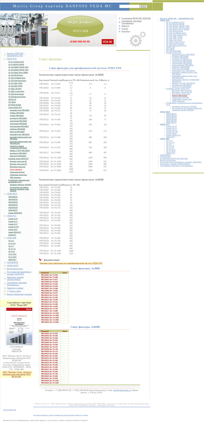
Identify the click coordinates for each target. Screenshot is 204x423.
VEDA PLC (11, 216)
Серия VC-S (171, 128)
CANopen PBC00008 (181, 67)
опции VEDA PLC (173, 135)
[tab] (92, 75)
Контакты (126, 31)
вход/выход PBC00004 (182, 60)
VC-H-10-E (170, 149)
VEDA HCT (170, 153)
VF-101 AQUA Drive (174, 31)
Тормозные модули (180, 97)
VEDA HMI (11, 238)
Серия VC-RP (172, 131)
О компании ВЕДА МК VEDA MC (174, 158)
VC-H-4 (169, 140)
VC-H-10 (170, 148)
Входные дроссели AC (182, 90)
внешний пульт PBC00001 (183, 54)
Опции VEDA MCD (15, 213)
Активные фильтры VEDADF (184, 106)
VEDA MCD (12, 194)
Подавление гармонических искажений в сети (19, 181)
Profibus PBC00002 (180, 56)
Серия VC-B (171, 126)
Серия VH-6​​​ (171, 133)
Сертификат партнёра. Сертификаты (176, 166)
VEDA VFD (12, 59)
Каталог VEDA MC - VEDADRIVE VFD (16, 54)
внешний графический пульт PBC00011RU (21, 142)
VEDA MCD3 (171, 117)
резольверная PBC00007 (183, 65)
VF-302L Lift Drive (174, 40)
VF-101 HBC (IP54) (174, 36)
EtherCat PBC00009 (180, 69)
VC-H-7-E (170, 146)
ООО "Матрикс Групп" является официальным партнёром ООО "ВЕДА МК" (17, 374)
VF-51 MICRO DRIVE (175, 24)
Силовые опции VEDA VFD (178, 88)
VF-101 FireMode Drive (176, 33)
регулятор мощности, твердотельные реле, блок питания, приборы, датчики (60, 415)
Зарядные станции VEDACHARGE (175, 164)
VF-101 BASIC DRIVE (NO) (178, 26)
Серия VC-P (171, 130)
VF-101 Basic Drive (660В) (177, 29)
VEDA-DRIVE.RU (9, 410)
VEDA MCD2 (171, 115)
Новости (125, 26)
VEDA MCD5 (171, 121)
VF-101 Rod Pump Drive (176, 35)
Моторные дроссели (181, 94)
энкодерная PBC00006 (182, 63)
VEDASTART (165, 157)
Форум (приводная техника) (19, 294)
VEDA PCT (170, 137)
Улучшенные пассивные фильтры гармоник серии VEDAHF (187, 109)
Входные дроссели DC (182, 92)
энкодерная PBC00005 (182, 62)
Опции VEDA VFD (173, 53)
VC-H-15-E (170, 151)
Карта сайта (15, 291)
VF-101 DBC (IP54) (174, 38)
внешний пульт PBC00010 (183, 70)
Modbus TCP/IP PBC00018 (183, 83)
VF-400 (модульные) (175, 44)
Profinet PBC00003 (180, 58)
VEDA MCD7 (171, 123)
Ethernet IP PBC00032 (181, 87)
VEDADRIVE (165, 155)
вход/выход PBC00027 (182, 85)
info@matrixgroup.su (122, 390)
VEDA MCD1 (171, 114)
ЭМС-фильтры (178, 101)
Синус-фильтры (16, 169)
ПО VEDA (170, 49)
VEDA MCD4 (171, 119)
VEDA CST (170, 47)
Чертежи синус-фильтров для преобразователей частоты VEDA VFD (71, 263)
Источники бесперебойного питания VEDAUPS (180, 162)
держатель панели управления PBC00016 (18, 147)
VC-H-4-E (170, 142)
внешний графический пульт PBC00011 (21, 138)
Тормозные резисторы (182, 99)
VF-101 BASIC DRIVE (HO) (178, 27)
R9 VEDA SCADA (173, 51)
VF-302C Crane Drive (175, 42)
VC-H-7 (169, 144)
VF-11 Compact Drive (175, 22)
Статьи (125, 29)
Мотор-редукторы (168, 160)
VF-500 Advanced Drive (176, 45)
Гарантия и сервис (15, 288)
